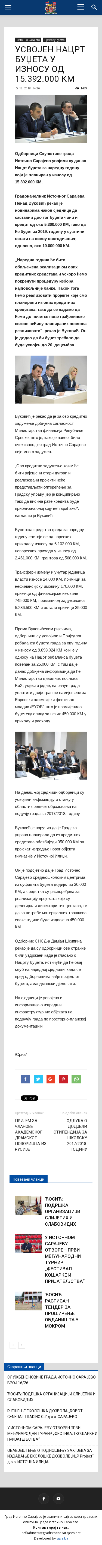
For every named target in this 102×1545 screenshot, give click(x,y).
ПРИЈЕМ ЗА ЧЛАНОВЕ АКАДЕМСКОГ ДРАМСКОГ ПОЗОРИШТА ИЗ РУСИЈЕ (31, 1135)
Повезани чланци (28, 1179)
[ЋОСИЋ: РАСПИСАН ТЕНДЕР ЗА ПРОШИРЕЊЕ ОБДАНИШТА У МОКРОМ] (28, 1301)
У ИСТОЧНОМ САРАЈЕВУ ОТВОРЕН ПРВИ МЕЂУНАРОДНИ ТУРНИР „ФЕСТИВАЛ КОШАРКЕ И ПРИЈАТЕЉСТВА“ (52, 1433)
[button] (94, 7)
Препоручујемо (54, 40)
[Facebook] (43, 1498)
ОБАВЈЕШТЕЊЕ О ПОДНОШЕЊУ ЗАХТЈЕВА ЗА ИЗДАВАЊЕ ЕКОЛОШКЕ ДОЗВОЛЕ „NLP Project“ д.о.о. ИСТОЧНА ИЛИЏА (50, 1456)
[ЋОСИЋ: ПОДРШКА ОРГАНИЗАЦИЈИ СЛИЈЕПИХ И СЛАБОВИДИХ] (28, 1205)
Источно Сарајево (28, 40)
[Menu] (80, 7)
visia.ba (62, 1538)
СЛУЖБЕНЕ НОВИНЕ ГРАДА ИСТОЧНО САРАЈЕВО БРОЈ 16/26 (51, 1380)
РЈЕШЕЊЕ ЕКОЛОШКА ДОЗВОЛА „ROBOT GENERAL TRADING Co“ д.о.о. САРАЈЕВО (45, 1414)
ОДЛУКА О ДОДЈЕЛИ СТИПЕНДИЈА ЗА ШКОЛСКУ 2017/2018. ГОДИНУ (70, 1135)
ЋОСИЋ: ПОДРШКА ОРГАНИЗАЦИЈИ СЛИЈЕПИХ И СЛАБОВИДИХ (62, 1211)
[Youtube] (58, 1498)
